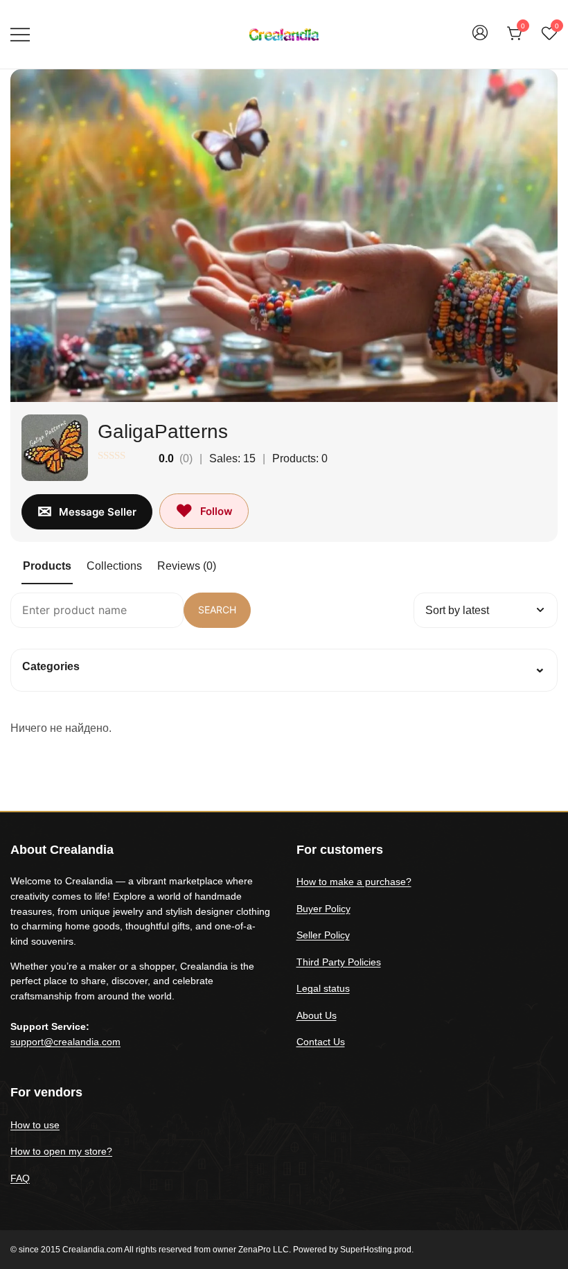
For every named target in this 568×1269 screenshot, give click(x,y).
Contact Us (320, 1041)
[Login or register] (480, 39)
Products (47, 566)
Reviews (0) (186, 566)
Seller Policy (323, 934)
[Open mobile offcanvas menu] (20, 34)
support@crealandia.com (65, 1041)
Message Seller (97, 511)
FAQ (20, 1178)
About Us (316, 1015)
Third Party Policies (338, 962)
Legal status (323, 988)
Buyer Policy (323, 908)
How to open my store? (61, 1151)
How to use (35, 1124)
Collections (114, 566)
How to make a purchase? (353, 881)
